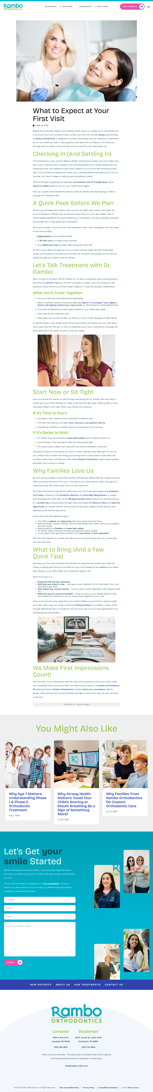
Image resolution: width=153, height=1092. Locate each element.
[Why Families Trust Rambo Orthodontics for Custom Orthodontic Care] (125, 764)
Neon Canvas (133, 1088)
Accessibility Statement (108, 1088)
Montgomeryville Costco (80, 499)
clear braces (76, 305)
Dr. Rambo (100, 135)
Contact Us (114, 984)
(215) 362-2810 (67, 6)
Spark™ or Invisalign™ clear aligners (99, 303)
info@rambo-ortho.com (76, 1066)
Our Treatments (87, 984)
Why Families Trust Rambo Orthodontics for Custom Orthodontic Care (124, 800)
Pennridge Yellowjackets (94, 495)
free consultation (51, 883)
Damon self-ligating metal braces (53, 305)
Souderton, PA (86, 6)
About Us (63, 984)
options (49, 283)
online (103, 567)
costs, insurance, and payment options (86, 423)
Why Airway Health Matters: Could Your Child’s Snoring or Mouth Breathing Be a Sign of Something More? (76, 804)
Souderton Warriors (69, 495)
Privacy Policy (88, 1088)
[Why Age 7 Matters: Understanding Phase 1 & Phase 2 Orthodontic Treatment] (27, 764)
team (66, 161)
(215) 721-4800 (102, 6)
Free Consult (130, 7)
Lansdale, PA (51, 6)
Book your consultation (94, 689)
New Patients (41, 984)
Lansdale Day (42, 503)
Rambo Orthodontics (45, 138)
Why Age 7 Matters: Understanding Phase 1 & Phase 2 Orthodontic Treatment (27, 802)
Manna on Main (99, 503)
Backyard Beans (83, 605)
